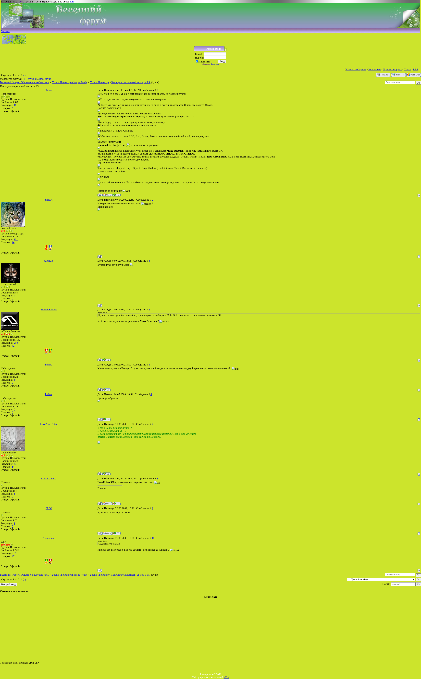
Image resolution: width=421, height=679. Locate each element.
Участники (374, 69)
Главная (5, 31)
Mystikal (32, 78)
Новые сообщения (356, 69)
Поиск (407, 69)
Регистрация (215, 64)
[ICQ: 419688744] (106, 389)
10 (153, 538)
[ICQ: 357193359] (116, 503)
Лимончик (49, 538)
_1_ (25, 78)
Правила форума (392, 69)
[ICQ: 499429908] (116, 194)
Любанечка (44, 78)
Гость (20, 1)
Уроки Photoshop (99, 82)
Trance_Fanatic (49, 309)
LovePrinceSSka (48, 424)
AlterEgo (48, 260)
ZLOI (49, 508)
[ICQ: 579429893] (116, 533)
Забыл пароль (206, 64)
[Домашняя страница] (107, 194)
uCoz (226, 677)
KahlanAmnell (48, 478)
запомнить (204, 61)
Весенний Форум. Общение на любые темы (24, 82)
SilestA (48, 199)
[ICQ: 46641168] (106, 359)
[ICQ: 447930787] (106, 473)
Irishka (48, 364)
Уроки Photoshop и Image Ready (69, 82)
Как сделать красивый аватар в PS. (130, 82)
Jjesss (48, 90)
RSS (72, 1)
